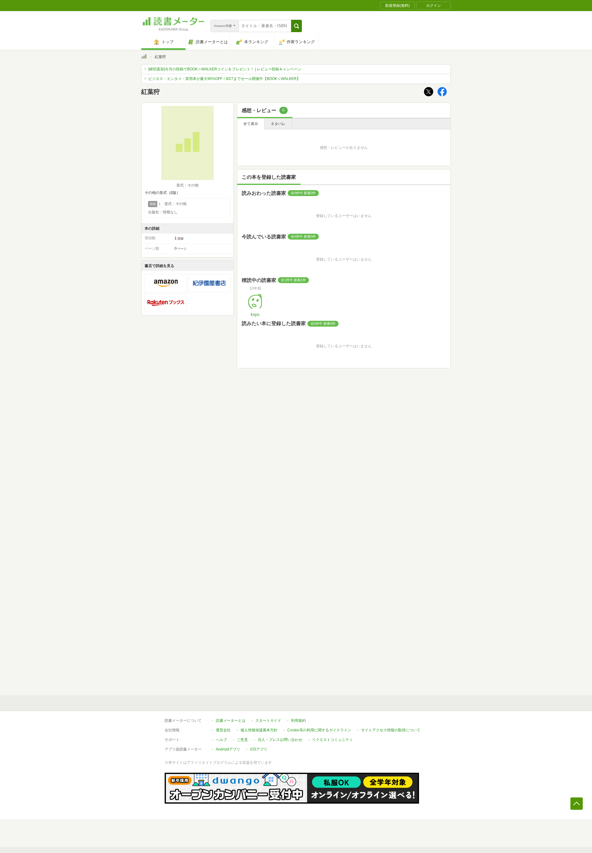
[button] (296, 26)
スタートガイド (268, 720)
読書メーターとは (230, 720)
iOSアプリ (258, 749)
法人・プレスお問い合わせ (280, 740)
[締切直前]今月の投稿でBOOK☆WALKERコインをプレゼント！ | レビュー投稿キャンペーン (224, 69)
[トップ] (144, 57)
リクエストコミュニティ (332, 740)
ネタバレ (278, 124)
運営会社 (223, 730)
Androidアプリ (228, 749)
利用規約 (298, 720)
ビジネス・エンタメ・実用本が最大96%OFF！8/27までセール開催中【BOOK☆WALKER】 (224, 79)
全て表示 (250, 124)
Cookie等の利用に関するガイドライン (319, 730)
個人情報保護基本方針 (259, 730)
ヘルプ (221, 740)
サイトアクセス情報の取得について (390, 730)
